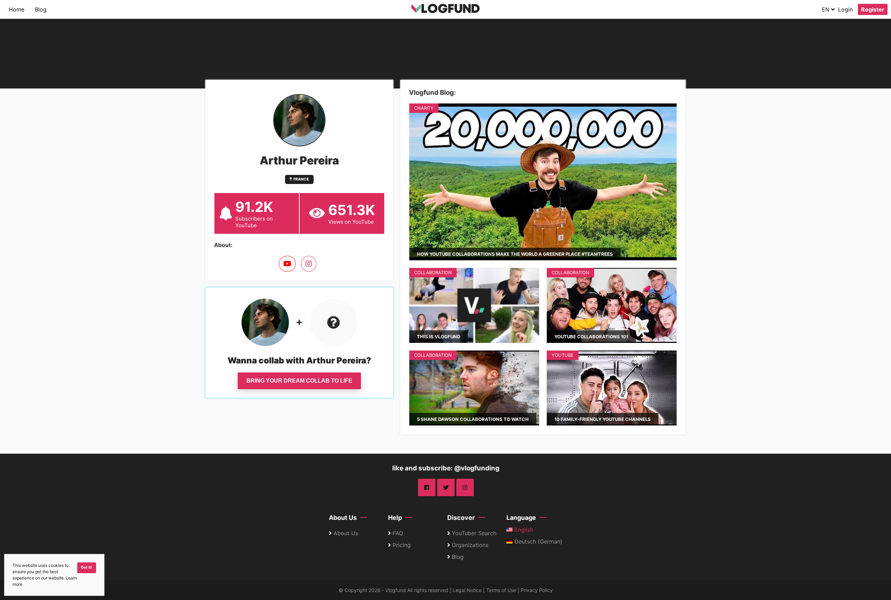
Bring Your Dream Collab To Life (299, 381)
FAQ (398, 533)
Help (395, 517)
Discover (461, 517)
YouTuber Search (474, 533)
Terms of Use (501, 590)
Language (521, 517)
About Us (343, 517)
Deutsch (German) (537, 541)
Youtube (563, 355)
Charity (424, 108)
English (523, 529)
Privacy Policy (537, 590)
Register (872, 9)
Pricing (402, 544)
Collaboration (433, 272)
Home (16, 9)
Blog (41, 9)
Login (845, 9)
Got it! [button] (86, 567)
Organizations (470, 544)
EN (826, 9)
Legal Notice (467, 590)
